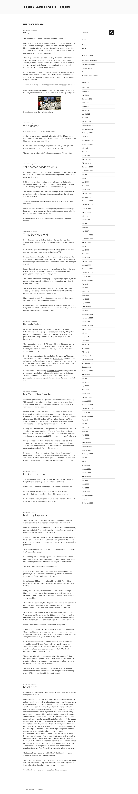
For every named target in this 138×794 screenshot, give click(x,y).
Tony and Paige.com (46, 7)
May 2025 (85, 106)
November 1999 (87, 495)
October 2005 (86, 276)
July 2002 (85, 424)
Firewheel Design (60, 344)
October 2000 (86, 473)
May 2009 (85, 182)
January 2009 (86, 197)
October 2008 (86, 208)
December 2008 (87, 201)
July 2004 (85, 333)
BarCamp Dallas (53, 371)
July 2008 (85, 216)
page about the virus (43, 201)
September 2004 (87, 325)
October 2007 (86, 220)
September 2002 (87, 416)
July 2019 (85, 148)
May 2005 (85, 295)
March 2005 (86, 303)
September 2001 (87, 454)
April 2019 (85, 152)
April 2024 (85, 118)
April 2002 (85, 435)
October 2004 (86, 322)
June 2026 (85, 87)
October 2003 (86, 367)
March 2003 (86, 393)
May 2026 (85, 91)
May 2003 (85, 386)
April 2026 (85, 95)
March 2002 (86, 439)
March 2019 (86, 155)
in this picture (58, 358)
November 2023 (87, 129)
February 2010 (86, 163)
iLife (61, 412)
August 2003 (86, 374)
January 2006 (86, 265)
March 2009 (86, 189)
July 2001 (85, 458)
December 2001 (87, 446)
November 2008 (87, 204)
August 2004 (86, 329)
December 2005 (87, 269)
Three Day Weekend (35, 234)
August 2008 (86, 212)
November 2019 (87, 140)
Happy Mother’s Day (88, 64)
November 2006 (87, 235)
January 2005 (86, 310)
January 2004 (86, 356)
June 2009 (85, 178)
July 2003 (85, 378)
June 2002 (85, 427)
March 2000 (86, 492)
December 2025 (87, 99)
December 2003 (87, 359)
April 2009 (85, 186)
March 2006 (86, 257)
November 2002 (87, 408)
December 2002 (87, 405)
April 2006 (85, 254)
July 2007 (85, 223)
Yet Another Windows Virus (40, 166)
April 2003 (85, 390)
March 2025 (86, 114)
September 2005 (87, 280)
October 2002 (86, 412)
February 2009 (87, 193)
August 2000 (86, 476)
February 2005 (87, 306)
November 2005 (87, 273)
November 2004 (87, 318)
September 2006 (87, 238)
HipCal (65, 719)
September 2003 (87, 371)
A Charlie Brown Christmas (90, 76)
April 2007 (85, 231)
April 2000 (85, 488)
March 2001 (86, 465)
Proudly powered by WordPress (33, 789)
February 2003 (87, 397)
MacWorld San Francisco (38, 394)
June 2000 (85, 484)
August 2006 (86, 242)
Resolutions (30, 687)
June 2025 (85, 103)
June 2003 (85, 382)
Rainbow (84, 72)
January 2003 (86, 401)
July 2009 (85, 174)
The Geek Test (51, 479)
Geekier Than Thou (34, 474)
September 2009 (87, 171)
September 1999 (87, 503)
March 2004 (86, 348)
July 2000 (85, 480)
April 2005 (85, 299)
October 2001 (86, 450)
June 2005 (85, 291)
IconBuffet (43, 346)
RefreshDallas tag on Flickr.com (62, 356)
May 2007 (85, 227)
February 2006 (87, 261)
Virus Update (31, 125)
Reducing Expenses (35, 515)
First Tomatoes (87, 68)
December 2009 (87, 167)
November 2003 (87, 363)
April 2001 (85, 461)
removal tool (28, 204)
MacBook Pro (67, 441)
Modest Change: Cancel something (61, 671)
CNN (47, 93)
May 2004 (85, 340)
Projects (84, 45)
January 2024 (86, 121)
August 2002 (86, 420)
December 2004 (87, 314)
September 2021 (87, 133)
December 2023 (87, 125)
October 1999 (86, 499)
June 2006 (85, 246)
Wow (26, 33)
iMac (38, 429)
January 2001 (86, 469)
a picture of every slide (43, 366)
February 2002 (86, 442)
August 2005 (86, 284)
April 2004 (85, 344)
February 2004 (87, 352)
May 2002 (85, 431)
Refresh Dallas (32, 324)
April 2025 (85, 110)
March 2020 (86, 136)
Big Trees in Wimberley (89, 60)
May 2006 (85, 250)
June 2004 (85, 337)
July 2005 (85, 288)
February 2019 (86, 159)
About (84, 48)
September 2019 (87, 144)
